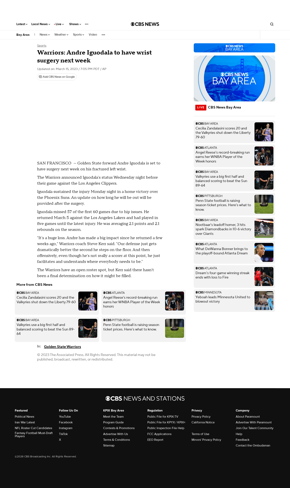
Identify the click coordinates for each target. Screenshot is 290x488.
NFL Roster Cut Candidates (33, 428)
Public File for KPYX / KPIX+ (166, 422)
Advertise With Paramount (254, 422)
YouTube (65, 416)
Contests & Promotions (119, 428)
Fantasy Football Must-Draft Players (34, 434)
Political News (24, 416)
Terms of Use (200, 434)
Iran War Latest (25, 422)
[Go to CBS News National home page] (145, 24)
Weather (60, 35)
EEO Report (155, 439)
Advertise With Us (115, 434)
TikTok (63, 434)
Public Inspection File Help (165, 428)
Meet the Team (113, 416)
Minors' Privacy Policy (206, 439)
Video (93, 35)
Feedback (242, 439)
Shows (74, 24)
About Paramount (248, 416)
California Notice (203, 422)
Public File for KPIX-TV (162, 416)
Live (59, 24)
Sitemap (108, 445)
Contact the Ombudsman (253, 445)
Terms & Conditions (116, 439)
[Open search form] (272, 24)
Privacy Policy (201, 416)
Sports (77, 35)
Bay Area (23, 35)
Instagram (65, 428)
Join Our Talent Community (254, 428)
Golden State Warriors (62, 347)
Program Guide (113, 422)
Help (239, 434)
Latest (21, 24)
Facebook (66, 422)
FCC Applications (159, 434)
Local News (40, 24)
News (44, 35)
